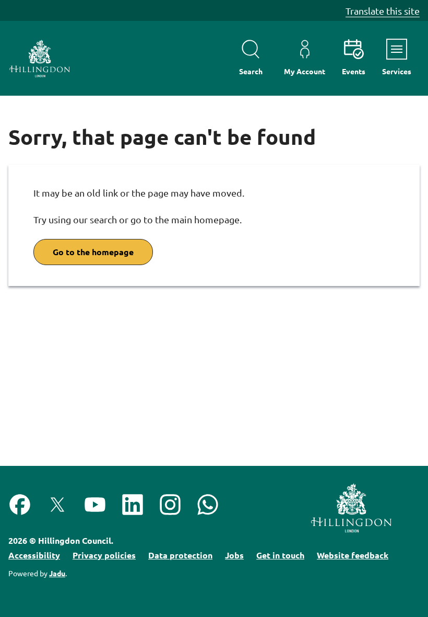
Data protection (180, 555)
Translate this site (383, 10)
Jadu (57, 573)
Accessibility (34, 555)
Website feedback (352, 555)
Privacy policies (104, 555)
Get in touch (280, 555)
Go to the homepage (93, 251)
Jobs (234, 555)
